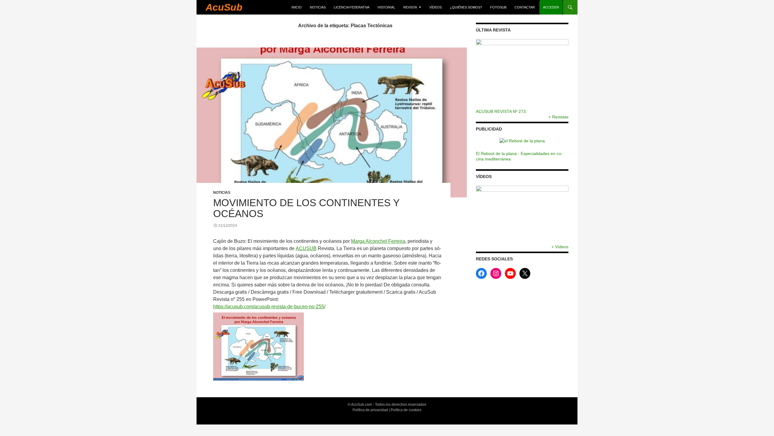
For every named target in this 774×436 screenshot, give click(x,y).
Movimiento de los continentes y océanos (306, 208)
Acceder (551, 7)
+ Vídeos (559, 246)
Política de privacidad (370, 410)
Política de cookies (406, 410)
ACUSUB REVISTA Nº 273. (501, 111)
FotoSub (498, 7)
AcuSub (224, 7)
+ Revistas (558, 116)
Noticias (318, 7)
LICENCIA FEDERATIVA (351, 7)
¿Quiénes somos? (466, 7)
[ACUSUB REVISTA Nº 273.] (522, 74)
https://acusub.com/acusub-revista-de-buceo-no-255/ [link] (269, 306)
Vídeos (435, 7)
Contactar (525, 7)
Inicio (296, 7)
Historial (386, 7)
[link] (378, 241)
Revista (410, 7)
